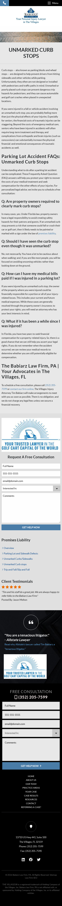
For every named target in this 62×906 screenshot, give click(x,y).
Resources (31, 799)
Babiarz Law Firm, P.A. (22, 875)
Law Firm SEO (31, 878)
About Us (31, 780)
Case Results (31, 796)
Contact (31, 803)
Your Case (31, 792)
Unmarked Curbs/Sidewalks (18, 558)
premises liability (47, 233)
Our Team (31, 784)
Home (31, 776)
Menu (55, 3)
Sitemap (53, 875)
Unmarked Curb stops (15, 564)
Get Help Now (31, 527)
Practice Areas (31, 788)
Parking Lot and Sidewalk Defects (21, 553)
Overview (9, 548)
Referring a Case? (31, 807)
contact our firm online (22, 389)
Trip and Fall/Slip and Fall (17, 569)
